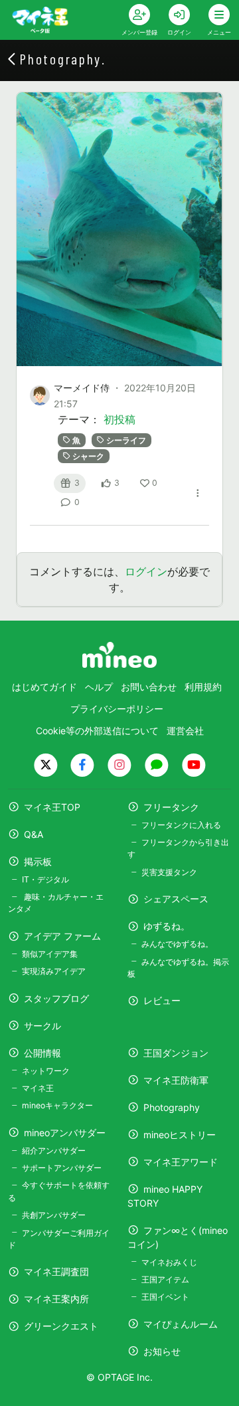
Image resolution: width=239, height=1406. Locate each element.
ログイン (146, 571)
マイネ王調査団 (56, 1271)
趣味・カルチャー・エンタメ (56, 903)
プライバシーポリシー (116, 708)
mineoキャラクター (57, 1105)
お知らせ (162, 1351)
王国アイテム (165, 1279)
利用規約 (203, 686)
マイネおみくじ (169, 1262)
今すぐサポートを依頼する (59, 1191)
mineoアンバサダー (65, 1132)
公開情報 (42, 1052)
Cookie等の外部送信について (97, 730)
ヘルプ (99, 686)
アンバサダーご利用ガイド (59, 1239)
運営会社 (185, 730)
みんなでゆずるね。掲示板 (178, 968)
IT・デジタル (45, 879)
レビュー (162, 1000)
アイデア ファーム (62, 936)
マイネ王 (38, 1088)
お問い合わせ (149, 686)
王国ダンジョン (175, 1052)
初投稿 (119, 419)
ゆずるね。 (166, 926)
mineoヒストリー (179, 1134)
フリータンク (171, 807)
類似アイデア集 (50, 954)
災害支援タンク (169, 872)
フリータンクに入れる (181, 825)
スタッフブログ (56, 998)
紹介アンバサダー (54, 1150)
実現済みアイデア (54, 971)
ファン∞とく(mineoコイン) (177, 1237)
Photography (171, 1107)
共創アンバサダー (54, 1215)
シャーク (88, 456)
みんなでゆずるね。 (177, 944)
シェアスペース (175, 898)
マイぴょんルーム (180, 1324)
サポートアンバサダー (62, 1168)
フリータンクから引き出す (178, 848)
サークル (42, 1025)
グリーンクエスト (61, 1326)
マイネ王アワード (180, 1161)
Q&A (33, 834)
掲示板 (38, 861)
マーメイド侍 (82, 387)
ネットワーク (46, 1071)
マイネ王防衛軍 (175, 1080)
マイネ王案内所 (56, 1298)
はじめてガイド (44, 686)
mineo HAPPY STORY (164, 1196)
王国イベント (165, 1297)
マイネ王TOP (52, 807)
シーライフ (126, 440)
